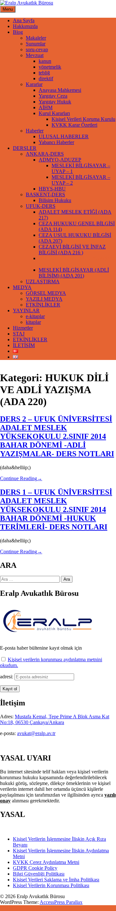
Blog (18, 32)
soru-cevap (37, 49)
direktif (46, 78)
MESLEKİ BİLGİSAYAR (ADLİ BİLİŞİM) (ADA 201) (74, 272)
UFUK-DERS (40, 206)
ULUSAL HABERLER (64, 136)
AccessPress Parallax (61, 902)
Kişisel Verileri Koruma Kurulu (83, 119)
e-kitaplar (35, 316)
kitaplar (33, 322)
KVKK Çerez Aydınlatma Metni (46, 862)
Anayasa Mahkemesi (60, 90)
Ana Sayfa (23, 20)
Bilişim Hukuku (55, 200)
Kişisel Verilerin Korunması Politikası (51, 885)
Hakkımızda (25, 26)
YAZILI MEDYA (44, 299)
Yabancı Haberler (56, 142)
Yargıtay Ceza (53, 96)
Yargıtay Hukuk (55, 101)
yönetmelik (50, 67)
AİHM (46, 107)
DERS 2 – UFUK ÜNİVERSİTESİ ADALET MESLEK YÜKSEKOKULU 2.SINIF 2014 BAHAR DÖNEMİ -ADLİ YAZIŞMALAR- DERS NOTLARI (57, 436)
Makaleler (36, 38)
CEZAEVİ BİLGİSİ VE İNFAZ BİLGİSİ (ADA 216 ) (72, 249)
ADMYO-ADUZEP (60, 159)
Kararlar (34, 84)
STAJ (18, 333)
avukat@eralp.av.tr (36, 733)
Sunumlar (35, 43)
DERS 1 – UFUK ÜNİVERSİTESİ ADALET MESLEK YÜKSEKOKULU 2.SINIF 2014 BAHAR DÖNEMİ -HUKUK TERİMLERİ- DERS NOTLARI (56, 509)
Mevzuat (35, 55)
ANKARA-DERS (45, 154)
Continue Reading (21, 478)
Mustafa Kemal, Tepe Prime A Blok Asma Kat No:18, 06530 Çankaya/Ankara (54, 719)
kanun (45, 61)
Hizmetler (23, 328)
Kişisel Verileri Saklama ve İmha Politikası (56, 879)
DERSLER (24, 148)
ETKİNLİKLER (43, 304)
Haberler (35, 130)
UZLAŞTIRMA (43, 281)
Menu (8, 9)
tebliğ (44, 72)
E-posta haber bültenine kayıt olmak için (41, 648)
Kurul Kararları (54, 113)
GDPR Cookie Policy (35, 868)
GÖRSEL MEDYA (46, 293)
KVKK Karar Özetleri (74, 125)
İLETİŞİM (24, 345)
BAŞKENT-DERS (45, 194)
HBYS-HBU (52, 188)
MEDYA (22, 287)
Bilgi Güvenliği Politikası (38, 874)
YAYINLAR (26, 310)
